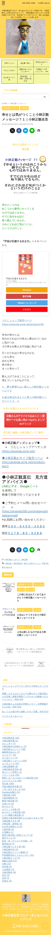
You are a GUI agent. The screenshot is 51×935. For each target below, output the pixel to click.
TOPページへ (10, 63)
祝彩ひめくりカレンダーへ (25, 70)
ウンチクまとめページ (12, 716)
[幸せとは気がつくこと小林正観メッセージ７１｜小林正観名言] (25, 130)
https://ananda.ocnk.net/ (18, 451)
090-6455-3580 (26, 926)
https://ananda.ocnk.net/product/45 (23, 324)
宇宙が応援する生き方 (16, 278)
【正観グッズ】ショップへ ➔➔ (41, 70)
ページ (38, 458)
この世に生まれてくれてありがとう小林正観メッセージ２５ (31, 597)
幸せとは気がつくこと (32, 563)
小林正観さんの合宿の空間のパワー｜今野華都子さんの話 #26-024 (25, 705)
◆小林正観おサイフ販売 (18, 458)
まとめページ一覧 (9, 78)
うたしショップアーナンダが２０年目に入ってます (25, 687)
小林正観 (24, 559)
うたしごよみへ (9, 70)
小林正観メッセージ (12, 559)
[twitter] (12, 130)
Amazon (27, 290)
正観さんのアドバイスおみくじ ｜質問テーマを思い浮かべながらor (25, 420)
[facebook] (19, 130)
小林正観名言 (18, 563)
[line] (32, 130)
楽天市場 (27, 296)
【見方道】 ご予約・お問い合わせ (25, 78)
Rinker (15, 280)
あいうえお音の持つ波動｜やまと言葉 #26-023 (25, 711)
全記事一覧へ (25, 63)
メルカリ (27, 309)
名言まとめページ (42, 63)
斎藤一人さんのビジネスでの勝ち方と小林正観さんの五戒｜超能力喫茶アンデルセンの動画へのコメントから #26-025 (25, 696)
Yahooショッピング (26, 303)
